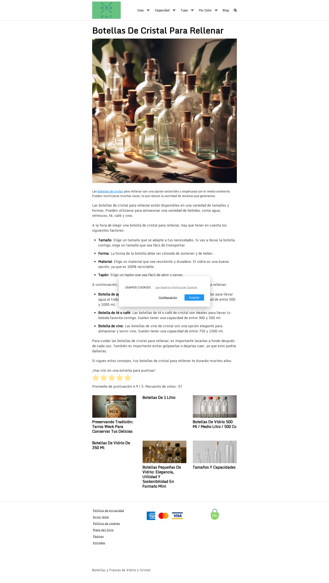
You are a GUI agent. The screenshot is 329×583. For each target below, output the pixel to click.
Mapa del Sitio (103, 530)
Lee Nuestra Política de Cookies (176, 287)
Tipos (184, 10)
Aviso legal (101, 517)
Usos (140, 10)
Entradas (99, 543)
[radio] (95, 378)
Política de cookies (106, 523)
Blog (226, 10)
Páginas (98, 536)
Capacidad (162, 10)
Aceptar (194, 297)
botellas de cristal (110, 191)
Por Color (205, 10)
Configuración (168, 297)
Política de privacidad (108, 510)
